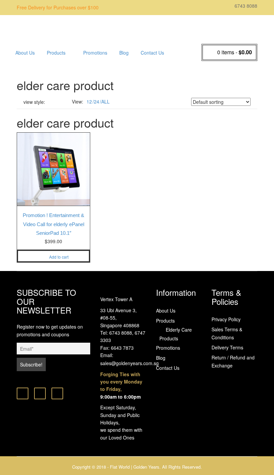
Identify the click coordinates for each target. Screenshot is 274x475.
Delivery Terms (227, 347)
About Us (25, 52)
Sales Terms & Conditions (227, 333)
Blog (124, 52)
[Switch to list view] (60, 101)
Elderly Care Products (70, 68)
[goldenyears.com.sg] (70, 27)
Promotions (95, 52)
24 (96, 101)
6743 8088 (245, 5)
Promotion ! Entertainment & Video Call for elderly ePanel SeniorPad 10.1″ (53, 224)
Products (56, 52)
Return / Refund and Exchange (233, 361)
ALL (105, 101)
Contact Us (152, 52)
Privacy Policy (226, 319)
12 (89, 101)
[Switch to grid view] (51, 101)
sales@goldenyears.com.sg (129, 363)
